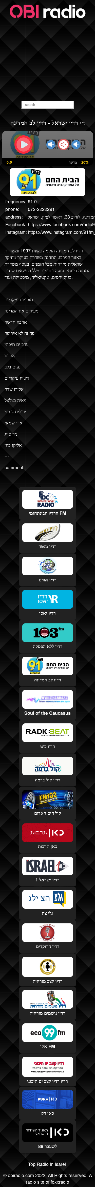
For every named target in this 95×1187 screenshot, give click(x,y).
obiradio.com (21, 1175)
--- (7, 456)
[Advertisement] (47, 60)
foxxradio (60, 1181)
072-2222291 (41, 209)
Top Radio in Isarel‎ (47, 1164)
